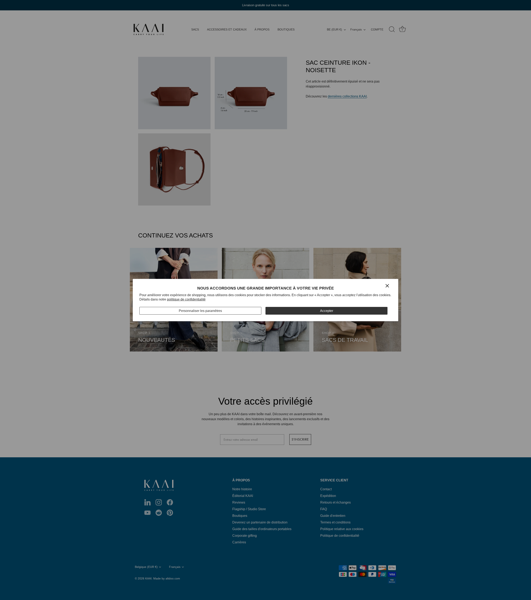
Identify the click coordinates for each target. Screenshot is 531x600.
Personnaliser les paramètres (200, 310)
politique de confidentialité (186, 299)
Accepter (326, 310)
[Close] (387, 285)
